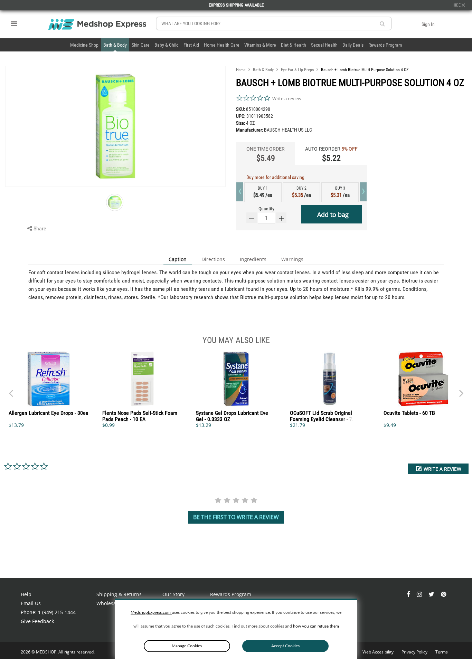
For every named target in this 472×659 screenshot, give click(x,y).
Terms (441, 652)
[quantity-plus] (281, 217)
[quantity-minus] (251, 217)
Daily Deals (353, 45)
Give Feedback (37, 621)
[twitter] (432, 594)
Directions (213, 259)
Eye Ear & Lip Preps (297, 69)
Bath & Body (115, 45)
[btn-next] (10, 389)
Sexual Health (324, 45)
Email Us (31, 603)
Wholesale (108, 603)
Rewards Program (385, 45)
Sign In (428, 24)
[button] (438, 469)
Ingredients (253, 259)
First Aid (191, 45)
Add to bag (333, 214)
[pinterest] (443, 594)
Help (26, 594)
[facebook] (409, 594)
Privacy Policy (415, 652)
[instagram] (420, 594)
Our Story (173, 594)
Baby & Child (166, 45)
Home (241, 69)
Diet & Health (293, 45)
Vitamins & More (260, 45)
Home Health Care (221, 45)
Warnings (292, 259)
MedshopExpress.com (151, 612)
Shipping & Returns (119, 594)
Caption (178, 259)
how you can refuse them (316, 626)
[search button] (382, 23)
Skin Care (141, 45)
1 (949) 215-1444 (57, 612)
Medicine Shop (84, 45)
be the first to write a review (236, 517)
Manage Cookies (187, 646)
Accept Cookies (285, 646)
